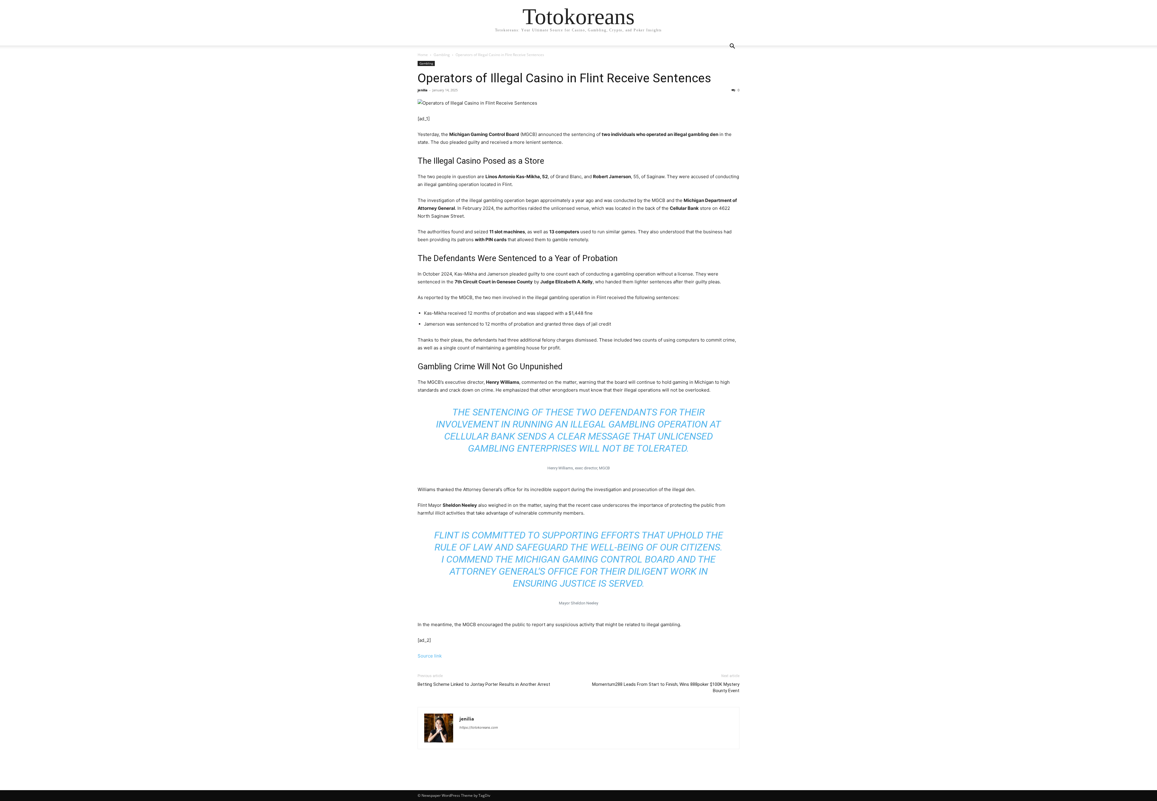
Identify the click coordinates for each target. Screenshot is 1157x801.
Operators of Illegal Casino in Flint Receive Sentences (567, 78)
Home (423, 54)
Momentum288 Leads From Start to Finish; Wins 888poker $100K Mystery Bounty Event (665, 687)
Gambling (442, 54)
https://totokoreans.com (478, 727)
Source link (430, 656)
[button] (732, 47)
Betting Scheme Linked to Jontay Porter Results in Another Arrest (484, 684)
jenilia (423, 90)
